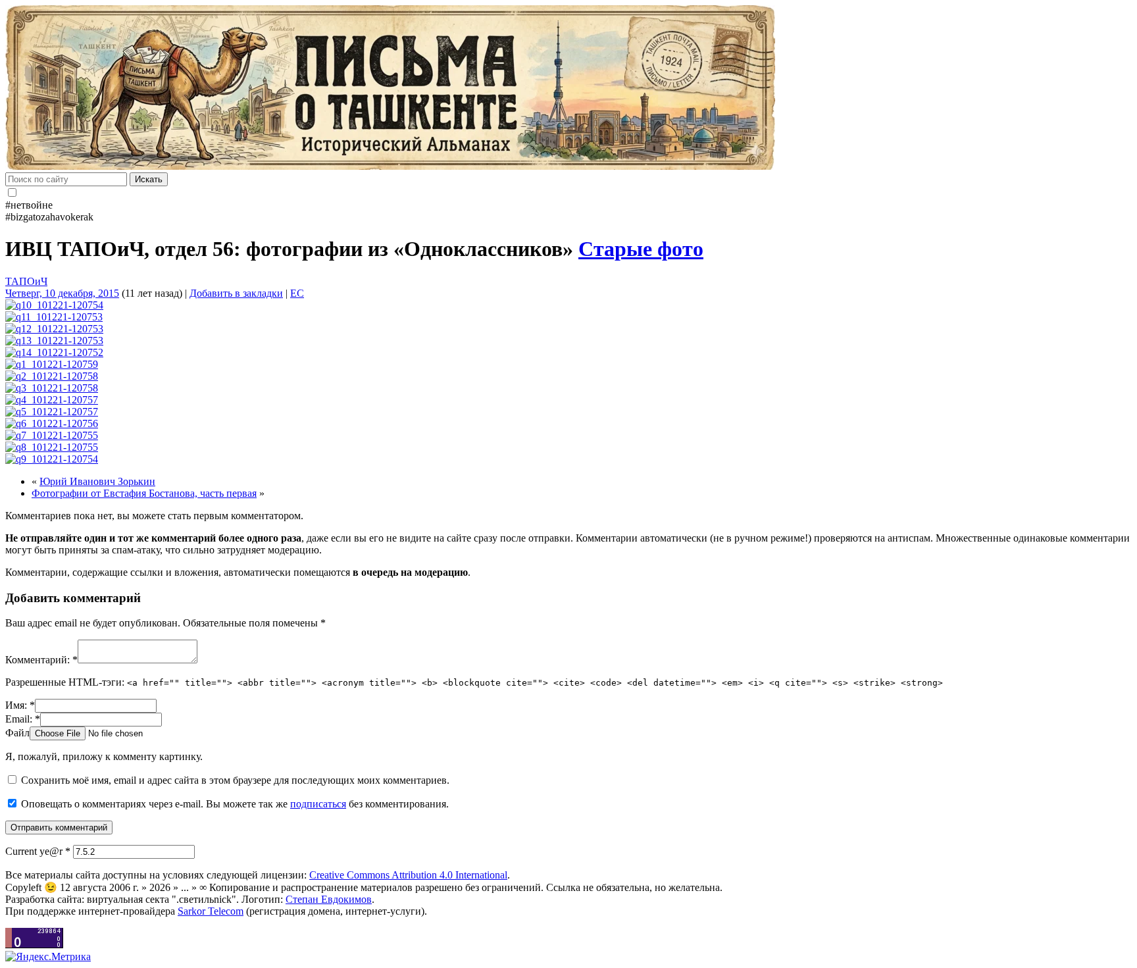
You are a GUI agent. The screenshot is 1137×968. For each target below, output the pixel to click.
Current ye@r (37, 851)
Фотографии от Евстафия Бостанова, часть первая (144, 493)
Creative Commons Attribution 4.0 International (408, 874)
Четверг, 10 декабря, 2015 (62, 293)
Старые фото (640, 249)
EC (297, 293)
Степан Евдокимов (329, 899)
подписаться (318, 803)
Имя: (20, 705)
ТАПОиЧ (26, 281)
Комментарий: (41, 659)
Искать (149, 179)
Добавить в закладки (236, 293)
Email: (22, 719)
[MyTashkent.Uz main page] (568, 88)
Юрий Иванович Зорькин (97, 481)
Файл (17, 732)
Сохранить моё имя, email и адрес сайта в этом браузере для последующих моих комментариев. (235, 780)
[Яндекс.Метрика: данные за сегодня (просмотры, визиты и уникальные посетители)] (48, 957)
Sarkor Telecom (210, 911)
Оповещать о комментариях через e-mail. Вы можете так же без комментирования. (233, 803)
